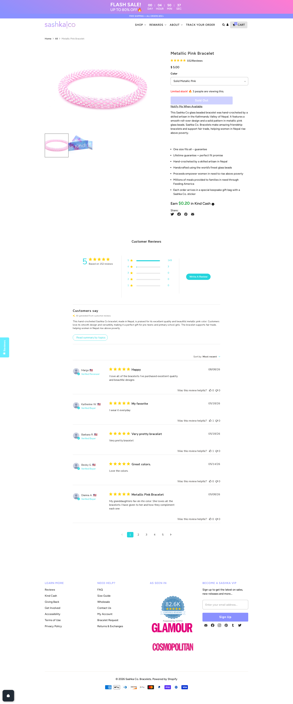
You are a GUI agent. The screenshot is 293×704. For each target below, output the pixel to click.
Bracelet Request (107, 620)
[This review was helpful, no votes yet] (210, 390)
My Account (104, 614)
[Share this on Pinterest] (185, 214)
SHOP (139, 24)
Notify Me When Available (186, 106)
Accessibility (52, 614)
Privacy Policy (53, 626)
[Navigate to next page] (171, 534)
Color (174, 73)
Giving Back (52, 601)
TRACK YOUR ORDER (200, 24)
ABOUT (175, 24)
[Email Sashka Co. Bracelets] (205, 625)
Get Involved (52, 608)
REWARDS (156, 24)
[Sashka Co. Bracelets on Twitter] (239, 625)
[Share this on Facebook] (179, 214)
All (56, 38)
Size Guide (104, 595)
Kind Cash (51, 595)
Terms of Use (53, 620)
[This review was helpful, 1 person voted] (210, 421)
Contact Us (104, 608)
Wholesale (103, 601)
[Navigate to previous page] (122, 534)
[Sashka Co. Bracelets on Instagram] (219, 625)
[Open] (8, 695)
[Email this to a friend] (192, 214)
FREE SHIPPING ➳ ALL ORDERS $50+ (146, 16)
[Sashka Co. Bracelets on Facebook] (212, 625)
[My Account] (227, 25)
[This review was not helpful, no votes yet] (216, 390)
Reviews (50, 589)
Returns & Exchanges (110, 626)
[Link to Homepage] (172, 634)
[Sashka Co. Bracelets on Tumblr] (233, 625)
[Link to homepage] (173, 647)
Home (48, 38)
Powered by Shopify (164, 679)
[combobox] (206, 356)
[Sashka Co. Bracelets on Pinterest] (226, 625)
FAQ (100, 589)
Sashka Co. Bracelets (138, 679)
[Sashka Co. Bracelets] (60, 25)
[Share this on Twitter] (173, 214)
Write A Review (198, 276)
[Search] (223, 25)
